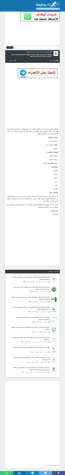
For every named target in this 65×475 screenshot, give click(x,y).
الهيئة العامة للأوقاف (44, 301)
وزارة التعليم (46, 322)
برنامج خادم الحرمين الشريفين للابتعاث (40, 342)
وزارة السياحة (46, 352)
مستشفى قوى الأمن (44, 362)
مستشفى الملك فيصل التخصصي (41, 372)
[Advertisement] (32, 34)
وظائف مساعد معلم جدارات (52, 465)
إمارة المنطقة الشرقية (44, 312)
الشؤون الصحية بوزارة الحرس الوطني (38, 52)
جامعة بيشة (46, 332)
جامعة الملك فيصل (44, 291)
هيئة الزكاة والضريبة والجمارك (42, 281)
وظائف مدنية (53, 60)
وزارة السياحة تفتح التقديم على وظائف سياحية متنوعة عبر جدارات (31, 347)
